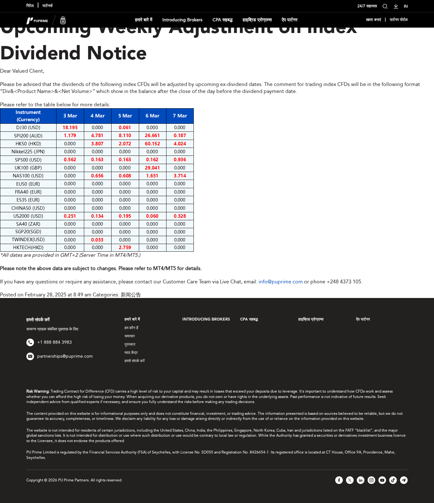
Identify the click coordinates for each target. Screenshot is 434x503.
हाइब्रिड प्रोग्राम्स (257, 20)
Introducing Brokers (182, 20)
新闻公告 (131, 295)
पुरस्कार (130, 344)
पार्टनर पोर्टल (399, 20)
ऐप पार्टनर (289, 20)
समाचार (130, 336)
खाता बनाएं (373, 20)
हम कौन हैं (131, 328)
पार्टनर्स (47, 6)
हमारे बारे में (143, 20)
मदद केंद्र (131, 352)
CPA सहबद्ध (223, 20)
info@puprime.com (281, 282)
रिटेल (30, 6)
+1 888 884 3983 (54, 342)
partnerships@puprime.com (65, 356)
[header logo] (46, 20)
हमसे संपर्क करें (135, 361)
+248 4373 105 (344, 282)
